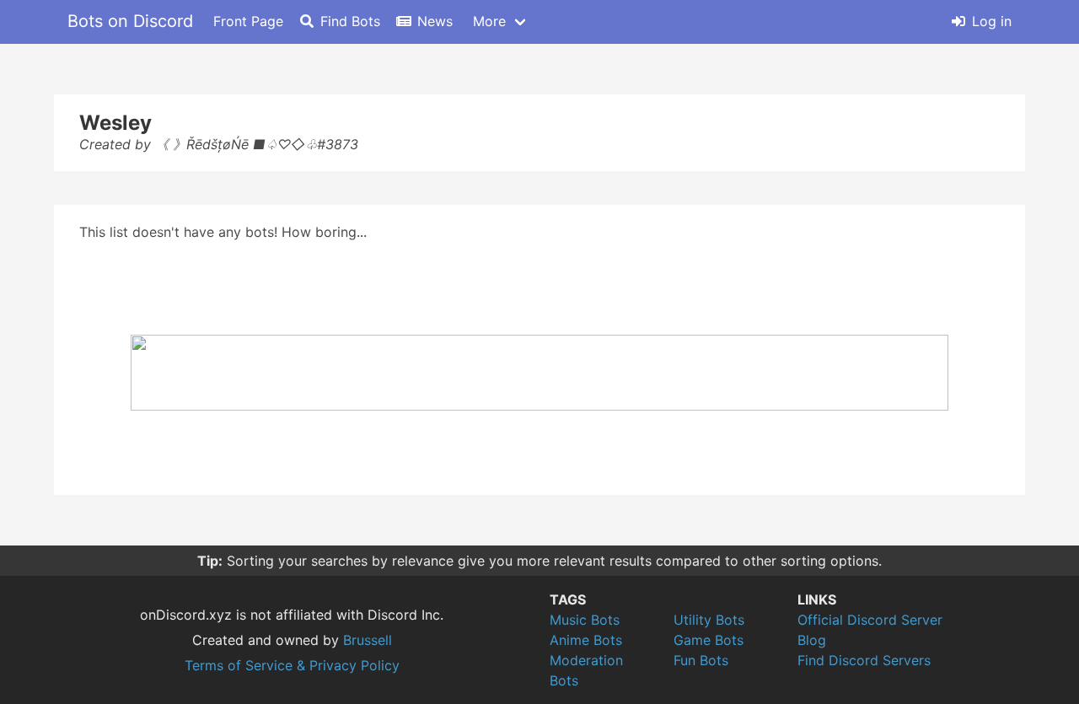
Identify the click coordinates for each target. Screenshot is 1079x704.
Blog (811, 639)
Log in (992, 21)
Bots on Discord (130, 21)
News (435, 21)
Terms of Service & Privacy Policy (292, 665)
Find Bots (350, 21)
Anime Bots (586, 639)
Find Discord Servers (864, 660)
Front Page (248, 21)
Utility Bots (709, 619)
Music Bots (585, 619)
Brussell (367, 639)
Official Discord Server (869, 619)
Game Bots (708, 639)
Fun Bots (701, 660)
